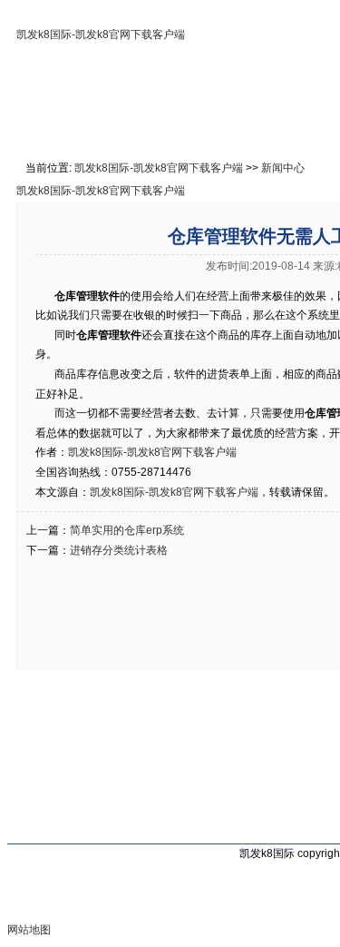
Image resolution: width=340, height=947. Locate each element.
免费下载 (302, 123)
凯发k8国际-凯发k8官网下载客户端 (100, 34)
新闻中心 (283, 168)
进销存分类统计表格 (119, 550)
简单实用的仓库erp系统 (127, 530)
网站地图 (29, 929)
